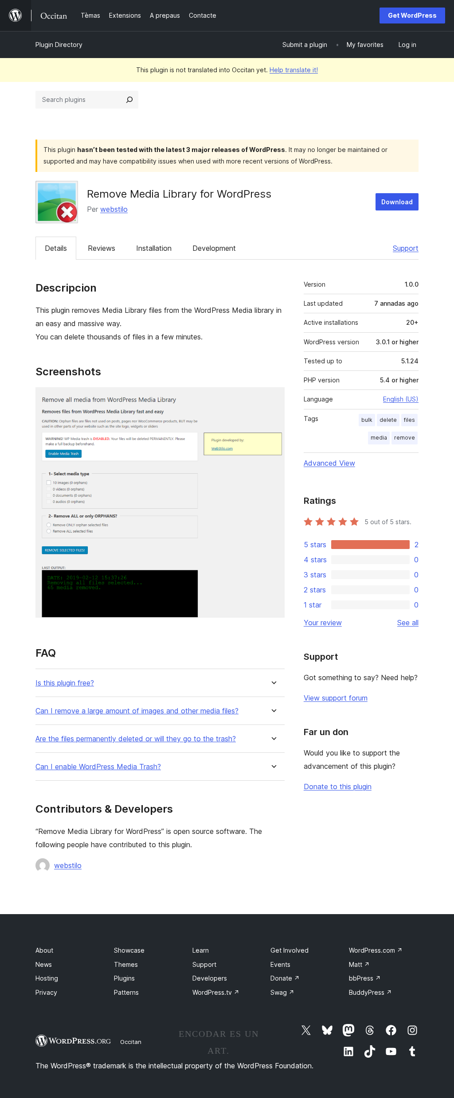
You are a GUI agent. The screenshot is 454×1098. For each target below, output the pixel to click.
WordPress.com (376, 950)
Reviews (101, 248)
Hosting (46, 978)
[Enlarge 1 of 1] (272, 399)
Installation (154, 248)
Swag (282, 992)
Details (56, 248)
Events (280, 964)
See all (408, 622)
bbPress (365, 978)
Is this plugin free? (64, 683)
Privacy (46, 992)
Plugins (124, 978)
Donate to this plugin (338, 786)
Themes (126, 964)
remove (404, 437)
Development (214, 248)
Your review (323, 622)
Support (406, 248)
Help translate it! (294, 70)
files (409, 420)
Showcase (129, 950)
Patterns (126, 992)
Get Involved (289, 950)
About (44, 950)
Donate (285, 978)
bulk (366, 420)
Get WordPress (412, 15)
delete (388, 420)
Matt (359, 964)
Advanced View (329, 463)
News (43, 964)
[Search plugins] (129, 100)
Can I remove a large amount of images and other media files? (137, 711)
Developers (209, 978)
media (379, 437)
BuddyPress (370, 992)
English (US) (401, 399)
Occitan (130, 1041)
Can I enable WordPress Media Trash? (98, 767)
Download (397, 202)
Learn (200, 950)
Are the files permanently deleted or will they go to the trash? (135, 739)
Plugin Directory (58, 44)
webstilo (114, 209)
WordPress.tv (215, 992)
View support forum (336, 697)
